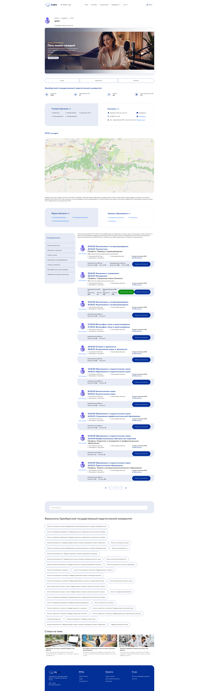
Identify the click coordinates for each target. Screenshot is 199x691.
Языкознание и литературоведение (57, 260)
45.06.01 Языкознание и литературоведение (108, 304)
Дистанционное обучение (112, 679)
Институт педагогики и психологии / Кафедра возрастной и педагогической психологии (117, 613)
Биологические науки (54, 245)
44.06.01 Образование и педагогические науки (109, 371)
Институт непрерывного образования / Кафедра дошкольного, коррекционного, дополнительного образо (76, 532)
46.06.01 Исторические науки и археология (107, 349)
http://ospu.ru (142, 116)
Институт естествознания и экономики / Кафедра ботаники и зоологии (93, 570)
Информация (115, 5)
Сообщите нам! (141, 120)
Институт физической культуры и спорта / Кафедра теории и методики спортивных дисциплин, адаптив (76, 586)
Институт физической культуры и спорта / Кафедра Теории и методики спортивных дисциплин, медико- (76, 592)
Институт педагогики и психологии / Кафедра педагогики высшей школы (113, 608)
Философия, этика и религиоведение (58, 269)
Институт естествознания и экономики (57, 570)
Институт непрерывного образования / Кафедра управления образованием (68, 602)
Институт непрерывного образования (121, 592)
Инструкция (108, 681)
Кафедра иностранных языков (119, 624)
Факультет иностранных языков (120, 543)
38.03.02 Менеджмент (98, 276)
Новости (109, 672)
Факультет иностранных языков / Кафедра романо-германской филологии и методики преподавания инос (76, 526)
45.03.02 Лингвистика (98, 249)
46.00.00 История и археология (102, 346)
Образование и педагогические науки (58, 274)
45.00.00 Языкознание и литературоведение (108, 246)
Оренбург (64, 18)
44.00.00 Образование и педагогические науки (109, 369)
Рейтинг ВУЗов (83, 676)
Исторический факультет (54, 619)
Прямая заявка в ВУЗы (126, 292)
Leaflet (152, 192)
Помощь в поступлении (141, 264)
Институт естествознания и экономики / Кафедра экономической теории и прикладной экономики (74, 575)
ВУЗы (86, 5)
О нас (124, 5)
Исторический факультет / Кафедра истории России (81, 619)
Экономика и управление (55, 250)
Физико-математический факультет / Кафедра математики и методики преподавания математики (74, 564)
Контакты (134, 679)
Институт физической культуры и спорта (121, 581)
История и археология (54, 265)
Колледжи (94, 5)
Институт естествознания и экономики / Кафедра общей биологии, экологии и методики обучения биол (75, 581)
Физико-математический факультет (116, 559)
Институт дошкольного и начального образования (121, 564)
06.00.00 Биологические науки (102, 391)
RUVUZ (56, 18)
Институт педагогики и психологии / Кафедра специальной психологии (67, 613)
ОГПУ (72, 18)
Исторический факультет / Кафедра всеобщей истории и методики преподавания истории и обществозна (76, 543)
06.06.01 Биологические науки (102, 394)
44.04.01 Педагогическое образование (105, 465)
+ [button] (46, 140)
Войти (150, 5)
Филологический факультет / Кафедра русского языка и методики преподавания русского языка (74, 559)
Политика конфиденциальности (141, 676)
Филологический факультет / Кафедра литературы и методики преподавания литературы (72, 553)
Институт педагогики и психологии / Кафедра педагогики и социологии (67, 608)
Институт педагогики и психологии (104, 602)
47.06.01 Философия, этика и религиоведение (109, 327)
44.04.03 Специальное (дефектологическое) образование (114, 416)
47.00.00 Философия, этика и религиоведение (109, 324)
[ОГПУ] (99, 165)
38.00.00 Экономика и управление (103, 273)
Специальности (104, 5)
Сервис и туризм (52, 255)
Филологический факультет (119, 548)
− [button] (46, 142)
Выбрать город (67, 5)
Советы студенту (110, 676)
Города (81, 679)
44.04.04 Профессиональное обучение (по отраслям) (112, 438)
